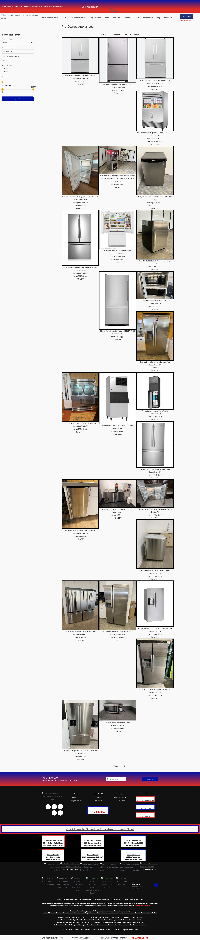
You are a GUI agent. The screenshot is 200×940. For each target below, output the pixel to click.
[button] (51, 17)
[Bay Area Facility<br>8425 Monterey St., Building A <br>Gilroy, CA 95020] (92, 851)
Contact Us (167, 17)
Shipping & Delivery (120, 797)
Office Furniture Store (52, 937)
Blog (158, 17)
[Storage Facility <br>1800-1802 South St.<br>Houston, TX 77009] (52, 851)
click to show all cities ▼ (142, 905)
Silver (6, 69)
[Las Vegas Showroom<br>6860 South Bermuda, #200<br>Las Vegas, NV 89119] (133, 837)
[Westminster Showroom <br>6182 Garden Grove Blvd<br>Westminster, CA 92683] (92, 837)
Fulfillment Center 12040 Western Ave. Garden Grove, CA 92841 (133, 857)
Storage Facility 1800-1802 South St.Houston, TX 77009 (53, 857)
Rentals (107, 17)
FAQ (120, 794)
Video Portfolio (113, 10)
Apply (17, 99)
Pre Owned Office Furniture (114, 937)
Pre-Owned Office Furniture (74, 17)
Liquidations (95, 17)
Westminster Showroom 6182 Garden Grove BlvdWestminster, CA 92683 (92, 843)
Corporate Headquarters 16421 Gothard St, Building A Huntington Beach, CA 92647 (53, 843)
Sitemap (138, 888)
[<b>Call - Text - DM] (145, 806)
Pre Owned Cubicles (80, 937)
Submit (150, 779)
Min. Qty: (5, 76)
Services (116, 17)
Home (76, 794)
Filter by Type (7, 39)
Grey (6, 72)
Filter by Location (8, 48)
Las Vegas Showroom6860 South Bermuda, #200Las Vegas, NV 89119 (133, 843)
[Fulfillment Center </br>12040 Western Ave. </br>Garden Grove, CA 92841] (133, 851)
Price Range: (6, 85)
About (136, 17)
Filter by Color (7, 65)
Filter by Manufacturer (10, 57)
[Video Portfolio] (111, 3)
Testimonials (147, 17)
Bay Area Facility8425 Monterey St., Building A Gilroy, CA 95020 (92, 857)
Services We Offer (98, 794)
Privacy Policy (135, 886)
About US (75, 797)
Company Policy (75, 801)
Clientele (127, 17)
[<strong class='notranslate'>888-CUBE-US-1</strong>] (145, 814)
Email (103, 779)
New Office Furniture (50, 17)
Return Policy (120, 801)
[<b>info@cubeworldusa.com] (145, 798)
